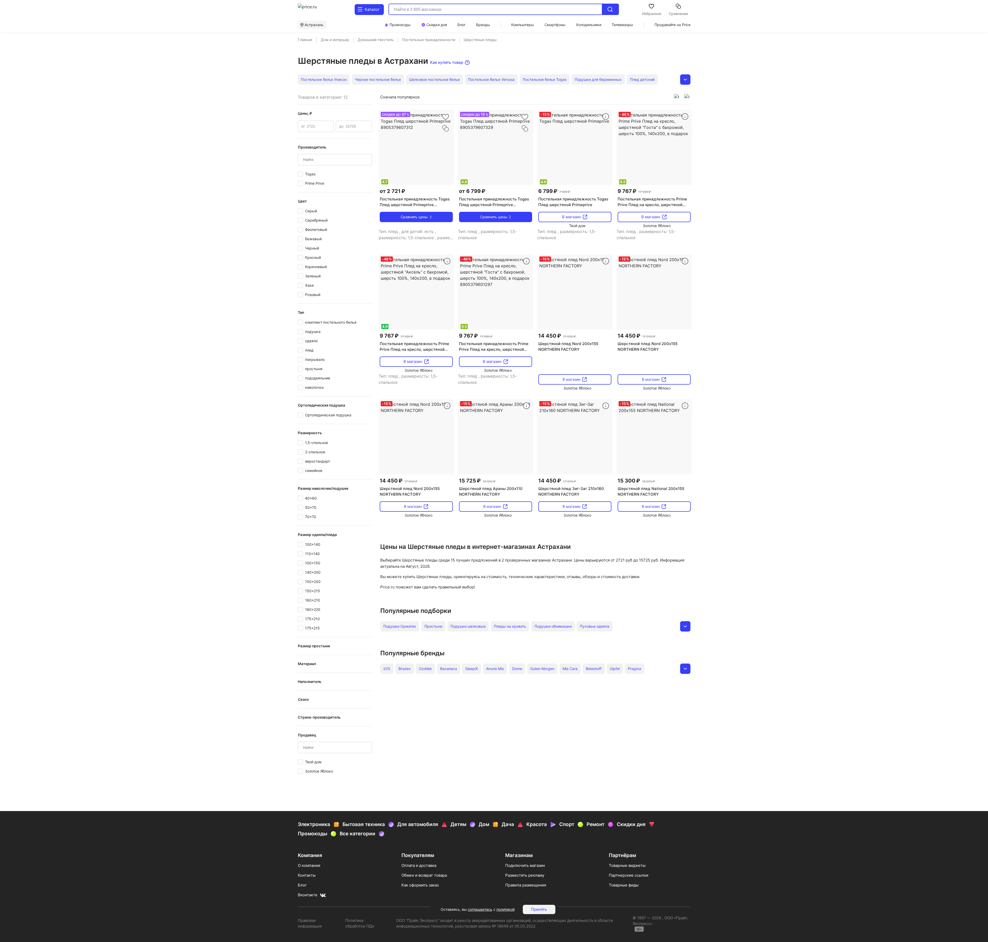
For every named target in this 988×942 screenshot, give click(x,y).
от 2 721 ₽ (392, 191)
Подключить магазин (525, 865)
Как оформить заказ (420, 885)
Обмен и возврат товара (424, 875)
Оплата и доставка (418, 865)
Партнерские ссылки (628, 875)
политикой (505, 909)
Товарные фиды (624, 885)
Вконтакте (307, 894)
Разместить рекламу (524, 875)
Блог (302, 885)
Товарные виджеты (627, 865)
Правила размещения (525, 885)
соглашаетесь (480, 909)
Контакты (307, 875)
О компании (309, 865)
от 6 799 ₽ (472, 191)
